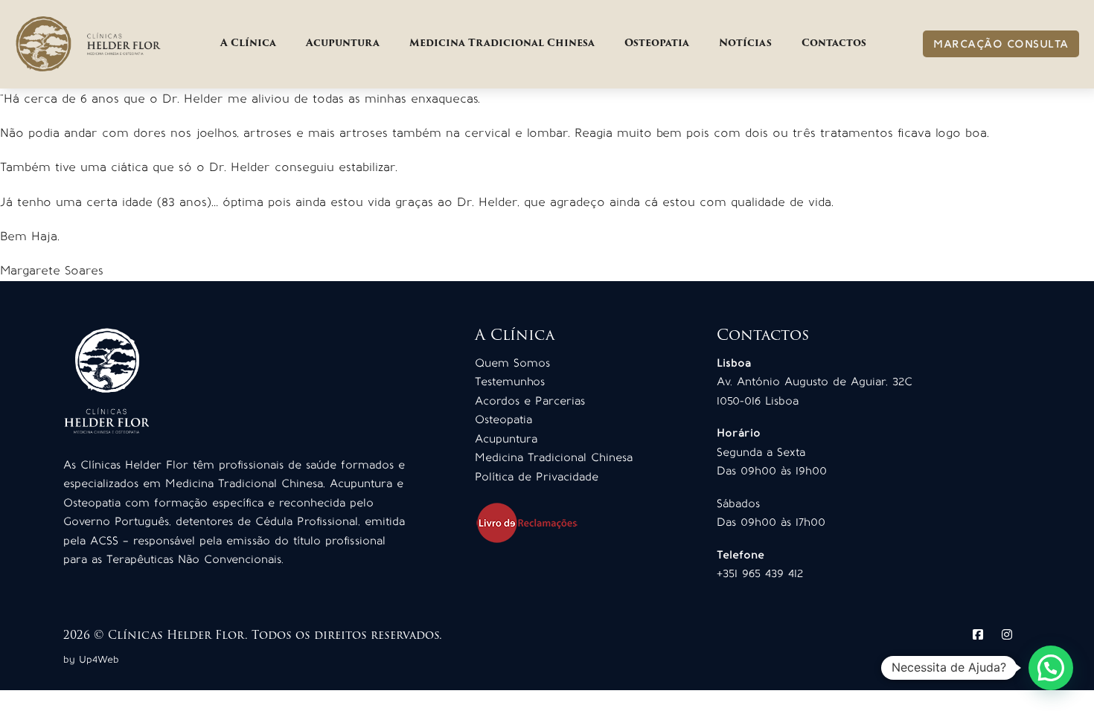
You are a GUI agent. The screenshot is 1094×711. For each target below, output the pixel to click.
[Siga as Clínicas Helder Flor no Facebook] (978, 634)
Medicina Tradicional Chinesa (502, 43)
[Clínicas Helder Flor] (89, 44)
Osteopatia (656, 43)
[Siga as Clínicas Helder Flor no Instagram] (1007, 634)
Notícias (745, 43)
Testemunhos (510, 381)
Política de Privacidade (536, 476)
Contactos (834, 43)
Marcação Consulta (1001, 44)
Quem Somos (512, 363)
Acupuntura (343, 43)
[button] (1051, 668)
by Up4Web (91, 659)
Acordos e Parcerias (530, 401)
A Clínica (248, 43)
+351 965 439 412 (760, 573)
